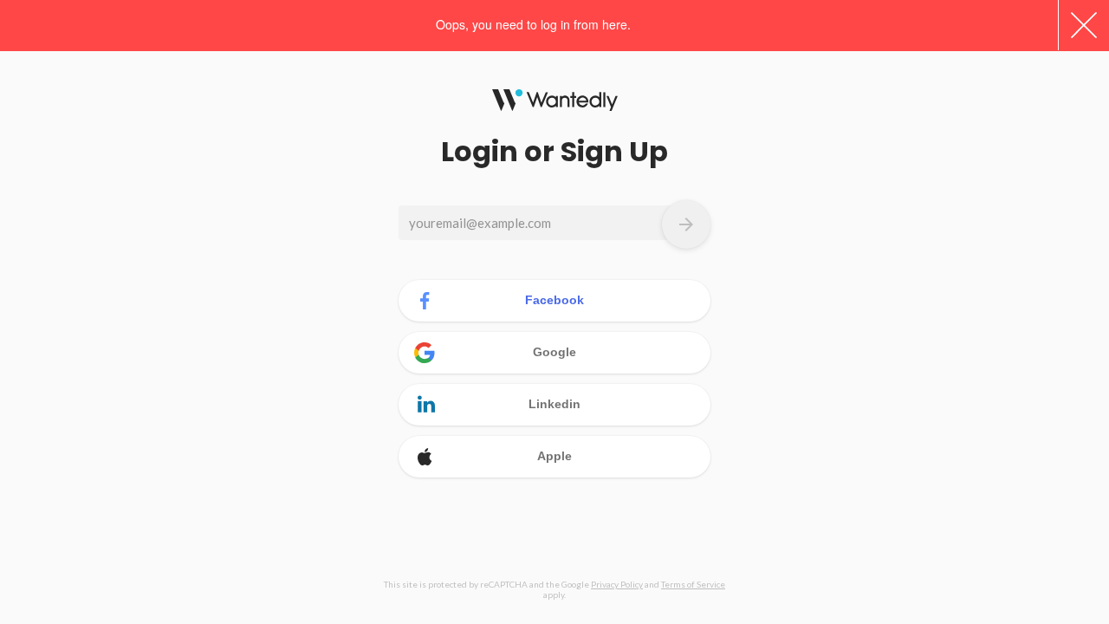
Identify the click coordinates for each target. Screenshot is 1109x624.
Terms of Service (693, 584)
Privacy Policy (617, 584)
